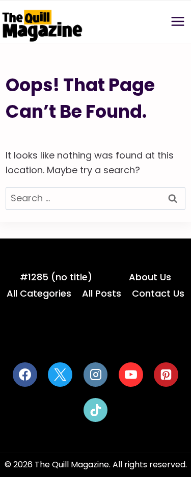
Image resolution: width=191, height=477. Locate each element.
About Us (150, 277)
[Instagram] (96, 374)
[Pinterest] (166, 374)
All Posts (101, 293)
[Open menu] (177, 21)
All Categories (39, 293)
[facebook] (25, 374)
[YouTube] (131, 374)
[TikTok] (96, 410)
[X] (60, 374)
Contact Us (158, 293)
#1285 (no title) (56, 277)
